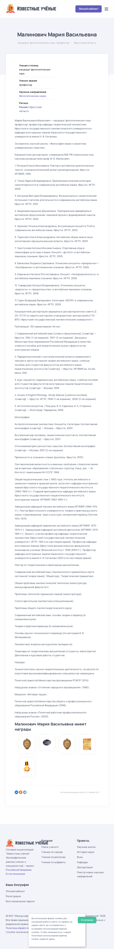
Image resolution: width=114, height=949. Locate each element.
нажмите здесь (47, 939)
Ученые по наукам (52, 852)
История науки (85, 852)
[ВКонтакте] (16, 792)
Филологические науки (32, 96)
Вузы (80, 857)
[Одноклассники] (20, 792)
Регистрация (13, 896)
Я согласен (87, 920)
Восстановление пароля (20, 901)
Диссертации (85, 867)
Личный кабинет (88, 8)
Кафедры (82, 862)
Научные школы (86, 847)
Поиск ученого (50, 847)
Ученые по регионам (53, 857)
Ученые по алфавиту (53, 862)
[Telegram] (25, 792)
